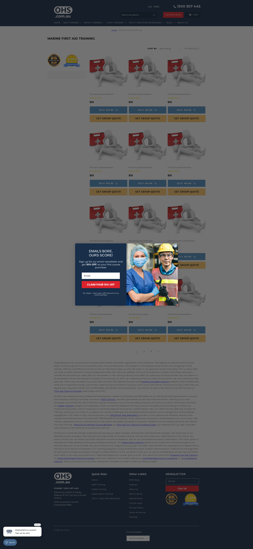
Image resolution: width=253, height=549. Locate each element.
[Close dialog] (175, 245)
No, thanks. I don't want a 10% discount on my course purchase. (101, 294)
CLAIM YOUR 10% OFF (101, 284)
